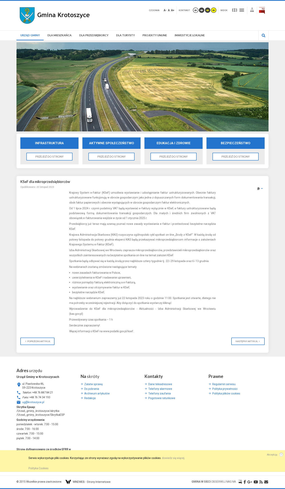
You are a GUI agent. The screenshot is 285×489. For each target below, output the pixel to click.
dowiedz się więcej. (173, 458)
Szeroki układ (241, 10)
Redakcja (90, 398)
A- (165, 10)
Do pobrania (91, 388)
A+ (172, 10)
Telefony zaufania (159, 393)
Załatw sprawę (93, 384)
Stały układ (234, 10)
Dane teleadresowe (160, 384)
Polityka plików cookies (226, 393)
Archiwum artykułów (97, 393)
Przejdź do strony (49, 156)
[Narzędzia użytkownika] (260, 188)
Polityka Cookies (38, 468)
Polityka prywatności (225, 388)
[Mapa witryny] (252, 10)
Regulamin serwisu (224, 384)
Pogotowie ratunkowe (161, 398)
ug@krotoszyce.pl (33, 402)
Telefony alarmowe (160, 388)
